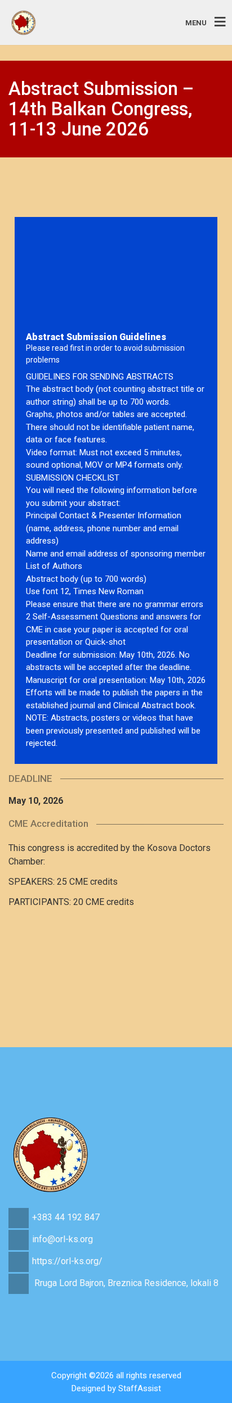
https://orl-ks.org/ (67, 1261)
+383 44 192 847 (66, 1217)
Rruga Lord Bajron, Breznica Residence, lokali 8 (126, 1283)
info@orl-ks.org (62, 1239)
